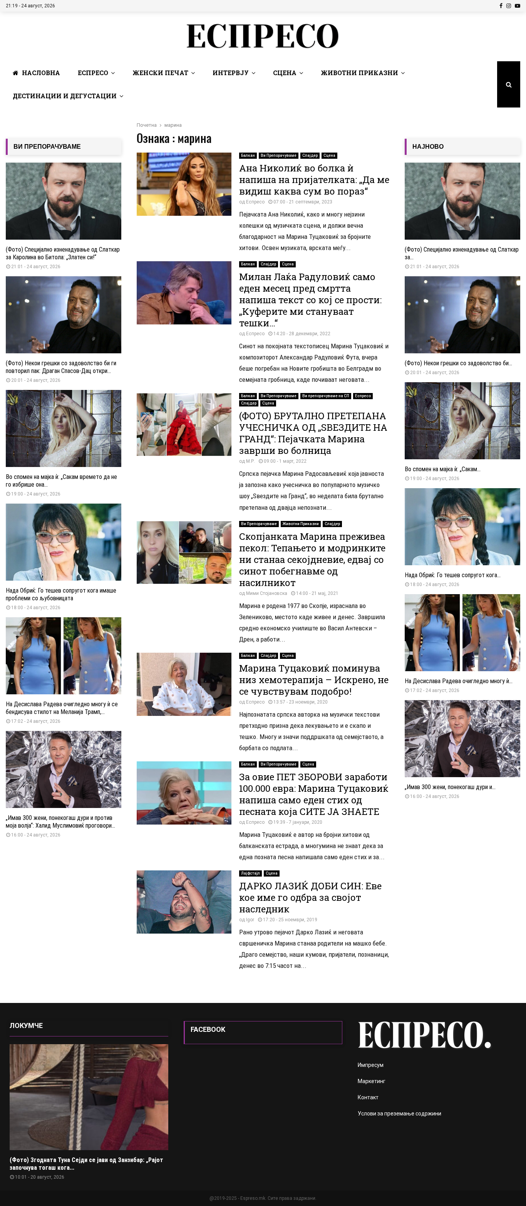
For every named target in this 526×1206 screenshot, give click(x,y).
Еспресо (93, 73)
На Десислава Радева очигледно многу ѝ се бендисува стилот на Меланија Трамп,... (62, 708)
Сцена (285, 73)
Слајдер (310, 155)
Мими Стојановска (266, 593)
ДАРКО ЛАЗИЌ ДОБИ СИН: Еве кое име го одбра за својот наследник (310, 897)
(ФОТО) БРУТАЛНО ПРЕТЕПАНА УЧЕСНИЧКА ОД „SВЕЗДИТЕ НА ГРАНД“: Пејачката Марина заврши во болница (313, 433)
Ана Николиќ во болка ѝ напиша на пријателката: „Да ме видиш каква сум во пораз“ (314, 179)
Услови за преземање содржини (399, 1113)
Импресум (371, 1065)
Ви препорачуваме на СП (325, 396)
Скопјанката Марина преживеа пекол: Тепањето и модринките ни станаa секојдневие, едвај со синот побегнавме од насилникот (312, 559)
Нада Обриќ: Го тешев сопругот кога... (453, 575)
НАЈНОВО (428, 146)
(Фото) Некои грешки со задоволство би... (458, 363)
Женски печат (160, 73)
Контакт (368, 1097)
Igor (250, 919)
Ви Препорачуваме (279, 155)
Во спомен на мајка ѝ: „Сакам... (443, 469)
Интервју (231, 73)
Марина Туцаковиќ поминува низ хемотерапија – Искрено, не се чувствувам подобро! (314, 679)
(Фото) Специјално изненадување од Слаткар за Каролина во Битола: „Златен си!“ (63, 253)
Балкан (248, 155)
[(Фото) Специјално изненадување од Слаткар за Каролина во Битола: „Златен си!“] (63, 201)
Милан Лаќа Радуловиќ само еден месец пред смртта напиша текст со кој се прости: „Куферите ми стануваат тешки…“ (310, 299)
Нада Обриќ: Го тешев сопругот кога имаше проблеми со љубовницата (61, 594)
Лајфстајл (250, 873)
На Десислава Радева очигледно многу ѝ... (459, 681)
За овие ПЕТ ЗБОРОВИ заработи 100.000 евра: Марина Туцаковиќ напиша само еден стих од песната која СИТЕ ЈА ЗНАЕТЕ (314, 794)
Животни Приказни (359, 73)
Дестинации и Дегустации (65, 96)
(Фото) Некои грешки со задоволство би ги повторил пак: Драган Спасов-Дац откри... (61, 367)
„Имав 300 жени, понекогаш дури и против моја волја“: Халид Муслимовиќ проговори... (60, 821)
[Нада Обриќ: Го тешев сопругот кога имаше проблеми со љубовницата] (63, 542)
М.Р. (250, 461)
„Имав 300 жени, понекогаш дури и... (450, 787)
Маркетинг (371, 1081)
